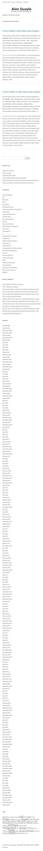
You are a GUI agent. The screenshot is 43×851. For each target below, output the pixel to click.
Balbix (26, 118)
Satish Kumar (32, 70)
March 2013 (5, 642)
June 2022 (5, 403)
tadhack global (23, 825)
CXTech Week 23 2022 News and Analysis (21, 91)
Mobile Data (6, 238)
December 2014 (7, 592)
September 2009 (7, 744)
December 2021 (7, 417)
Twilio (11, 830)
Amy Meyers (36, 55)
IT (3, 233)
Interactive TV (6, 231)
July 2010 (5, 720)
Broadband (5, 204)
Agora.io (4, 118)
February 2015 (6, 587)
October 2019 (6, 480)
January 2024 (6, 357)
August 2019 (6, 485)
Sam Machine (23, 70)
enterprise (18, 126)
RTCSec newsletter (13, 70)
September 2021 (7, 425)
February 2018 (6, 517)
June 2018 (5, 512)
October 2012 (6, 654)
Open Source (6, 243)
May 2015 (5, 579)
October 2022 (6, 393)
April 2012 (5, 669)
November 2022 (7, 391)
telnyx (35, 828)
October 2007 (6, 800)
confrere (8, 121)
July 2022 (5, 400)
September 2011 (7, 686)
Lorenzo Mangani (30, 128)
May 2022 (5, 405)
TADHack (13, 825)
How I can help (6, 173)
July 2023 (5, 371)
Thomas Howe (6, 140)
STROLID (29, 823)
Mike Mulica (9, 130)
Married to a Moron (8, 170)
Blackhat (12, 57)
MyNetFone (17, 130)
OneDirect (25, 130)
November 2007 (7, 797)
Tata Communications (31, 138)
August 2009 (6, 746)
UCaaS (18, 140)
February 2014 (6, 616)
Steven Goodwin (35, 72)
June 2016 (5, 548)
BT (25, 817)
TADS (4, 260)
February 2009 (6, 761)
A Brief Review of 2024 (8, 175)
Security (4, 253)
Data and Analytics (7, 219)
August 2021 (6, 427)
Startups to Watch (7, 258)
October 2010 (6, 713)
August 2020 (6, 456)
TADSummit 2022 (19, 138)
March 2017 (5, 538)
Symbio (10, 138)
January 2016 (6, 560)
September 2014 (7, 599)
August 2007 (6, 805)
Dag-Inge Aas (11, 123)
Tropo (4, 831)
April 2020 (5, 466)
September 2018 (7, 507)
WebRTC (21, 143)
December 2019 (7, 475)
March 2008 (5, 788)
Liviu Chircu (12, 65)
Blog (8, 2)
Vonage (11, 143)
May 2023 (5, 376)
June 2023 (5, 374)
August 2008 (6, 775)
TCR (18, 828)
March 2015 (5, 584)
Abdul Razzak (36, 116)
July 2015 (5, 575)
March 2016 (5, 555)
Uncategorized (6, 265)
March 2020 (5, 468)
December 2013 (7, 621)
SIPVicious (5, 72)
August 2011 (6, 688)
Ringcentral (5, 135)
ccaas (4, 121)
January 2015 (6, 589)
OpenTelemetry (20, 133)
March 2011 (5, 700)
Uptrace (23, 140)
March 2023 (5, 381)
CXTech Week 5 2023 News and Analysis (20, 31)
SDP (11, 823)
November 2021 (7, 420)
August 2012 (6, 659)
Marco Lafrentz (31, 65)
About (14, 2)
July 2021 (5, 429)
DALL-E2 (21, 123)
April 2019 (5, 495)
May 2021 (5, 434)
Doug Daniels (17, 62)
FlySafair (24, 62)
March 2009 (5, 759)
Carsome (37, 118)
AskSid (19, 118)
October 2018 (6, 504)
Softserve (21, 72)
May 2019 (5, 492)
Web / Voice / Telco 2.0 (9, 270)
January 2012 (6, 676)
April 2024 (5, 350)
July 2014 (5, 604)
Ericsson (23, 126)
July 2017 (5, 529)
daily (17, 123)
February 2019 (6, 500)
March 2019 (5, 497)
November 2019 (7, 478)
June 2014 (5, 606)
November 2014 (7, 594)
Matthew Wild (6, 67)
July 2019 (5, 487)
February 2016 (6, 558)
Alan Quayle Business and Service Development (22, 9)
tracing (14, 140)
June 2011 (5, 693)
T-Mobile (4, 825)
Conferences (6, 212)
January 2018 (6, 519)
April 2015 (5, 582)
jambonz (13, 821)
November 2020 (7, 449)
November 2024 (7, 333)
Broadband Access (7, 207)
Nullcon (13, 67)
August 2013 (6, 630)
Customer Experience (8, 214)
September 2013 (7, 628)
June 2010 (5, 722)
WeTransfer (27, 143)
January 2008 (6, 792)
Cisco (33, 817)
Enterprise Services (8, 224)
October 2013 (6, 625)
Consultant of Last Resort (15, 60)
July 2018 (5, 509)
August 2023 (6, 369)
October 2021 (6, 422)
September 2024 (7, 337)
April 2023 (5, 379)
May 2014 (5, 608)
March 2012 (5, 671)
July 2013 (5, 633)
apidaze (12, 817)
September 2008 (7, 773)
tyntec (10, 74)
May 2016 (5, 550)
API (3, 197)
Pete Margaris (29, 133)
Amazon (5, 817)
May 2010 (5, 725)
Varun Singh (29, 140)
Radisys (32, 821)
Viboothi (15, 74)
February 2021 (6, 441)
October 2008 (6, 771)
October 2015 (6, 567)
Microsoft (21, 821)
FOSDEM (30, 62)
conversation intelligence (19, 121)
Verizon (30, 830)
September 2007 (7, 802)
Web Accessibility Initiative (29, 74)
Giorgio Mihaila (31, 126)
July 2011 (5, 691)
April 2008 (5, 785)
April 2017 (5, 536)
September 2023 (7, 366)
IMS (8, 821)
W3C (19, 74)
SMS (24, 823)
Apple (16, 817)
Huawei (4, 821)
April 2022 (5, 408)
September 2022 (7, 396)
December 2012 (7, 650)
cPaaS (29, 121)
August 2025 (6, 328)
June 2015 (5, 577)
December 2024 (7, 330)
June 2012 (5, 664)
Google (25, 819)
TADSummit (9, 827)
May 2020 (5, 463)
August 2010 (6, 717)
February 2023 (6, 383)
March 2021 (5, 439)
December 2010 (7, 708)
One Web (25, 67)
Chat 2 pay (33, 57)
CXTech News (21, 55)
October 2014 (6, 596)
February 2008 (6, 790)
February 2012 (6, 674)
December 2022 (7, 388)
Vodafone (36, 831)
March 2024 (5, 352)
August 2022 (6, 398)
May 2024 (5, 347)
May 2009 (5, 754)
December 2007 (7, 795)
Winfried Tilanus (7, 77)
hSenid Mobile (34, 819)
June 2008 (5, 780)
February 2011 (6, 703)
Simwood (15, 823)
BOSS (4, 202)
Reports (19, 2)
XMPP (32, 77)
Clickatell (5, 60)
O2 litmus (19, 67)
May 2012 (5, 667)
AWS (22, 118)
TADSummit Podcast (8, 262)
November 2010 (7, 710)
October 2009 (6, 742)
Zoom (26, 833)
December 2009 (7, 737)
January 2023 (6, 386)
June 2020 (5, 461)
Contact (26, 2)
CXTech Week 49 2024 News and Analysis (14, 178)
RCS (36, 821)
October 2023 (6, 364)
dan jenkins (9, 62)
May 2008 (5, 783)
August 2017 (6, 526)
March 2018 (5, 514)
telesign (23, 827)
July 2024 (5, 342)
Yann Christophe (7, 145)
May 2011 (5, 696)
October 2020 (6, 451)
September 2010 (7, 715)
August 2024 (6, 340)
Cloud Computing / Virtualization (12, 209)
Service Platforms (7, 255)
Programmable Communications (12, 248)
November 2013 (7, 623)
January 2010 (6, 734)
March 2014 (5, 613)
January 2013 (6, 647)
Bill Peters (5, 199)
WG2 (33, 143)
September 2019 (7, 483)
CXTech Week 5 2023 (30, 60)
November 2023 (7, 362)
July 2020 (5, 458)
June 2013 (5, 635)
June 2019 (5, 490)
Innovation (5, 229)
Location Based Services (9, 236)
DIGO (4, 126)
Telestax (30, 828)
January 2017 (6, 543)
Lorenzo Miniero (21, 65)
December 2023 (7, 359)
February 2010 (6, 732)
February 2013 (6, 645)
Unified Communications (9, 267)
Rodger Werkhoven (15, 135)
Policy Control (6, 245)
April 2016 (5, 553)
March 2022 (5, 410)
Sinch (21, 823)
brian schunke (25, 57)
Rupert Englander (27, 135)
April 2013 (5, 640)
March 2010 (5, 729)
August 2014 (6, 601)
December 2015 (7, 563)
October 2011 (6, 684)
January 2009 (6, 763)
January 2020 (6, 473)
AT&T (21, 816)
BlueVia (18, 57)
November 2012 (7, 652)
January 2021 (6, 444)
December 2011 (7, 679)
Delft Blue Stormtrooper (32, 123)
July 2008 (5, 778)
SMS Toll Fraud (13, 72)
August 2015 (6, 572)
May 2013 (5, 638)
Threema (5, 74)
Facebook (18, 819)
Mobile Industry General (9, 241)
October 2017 (6, 524)
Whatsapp (20, 833)
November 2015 (7, 565)
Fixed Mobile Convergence (10, 226)
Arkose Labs (6, 57)
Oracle (28, 821)
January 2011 (6, 705)
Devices (4, 221)
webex (16, 143)
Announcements (7, 195)
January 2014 (6, 618)
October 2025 (6, 325)
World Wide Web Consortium (21, 77)
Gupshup (5, 128)
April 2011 (5, 698)
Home (4, 2)
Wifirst (37, 143)
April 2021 (5, 437)
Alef (9, 118)
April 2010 (5, 727)
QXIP (35, 133)
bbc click (31, 118)
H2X (9, 128)
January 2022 (6, 415)
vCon (35, 140)
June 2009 (5, 751)
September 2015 (7, 570)
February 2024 (6, 354)
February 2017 (6, 541)
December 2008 (7, 766)
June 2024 (5, 345)
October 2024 (6, 335)
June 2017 (5, 531)
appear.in (13, 118)
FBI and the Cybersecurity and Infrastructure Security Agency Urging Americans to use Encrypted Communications (21, 303)
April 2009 (5, 756)
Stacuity (27, 72)
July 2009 (5, 749)
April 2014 (5, 611)
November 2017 (7, 521)
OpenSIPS (32, 67)
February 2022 (6, 412)
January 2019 (6, 502)
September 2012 (7, 657)
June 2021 (5, 432)
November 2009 (7, 739)
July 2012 (5, 662)
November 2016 (7, 546)
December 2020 (7, 446)
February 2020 (6, 471)
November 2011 (7, 681)
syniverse (35, 823)
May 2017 (5, 533)
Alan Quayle (12, 845)
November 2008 (7, 768)
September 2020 (7, 454)
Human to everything (18, 128)
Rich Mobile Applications (9, 250)
